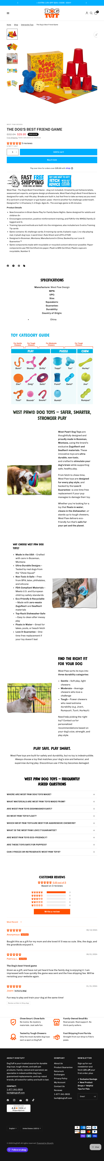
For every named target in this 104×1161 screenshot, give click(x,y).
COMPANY (59, 1058)
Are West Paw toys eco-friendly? (27, 837)
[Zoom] (96, 34)
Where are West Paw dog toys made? (29, 794)
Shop (16, 25)
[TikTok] (35, 1100)
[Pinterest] (19, 265)
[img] (14, 930)
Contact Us (59, 1086)
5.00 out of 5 (59, 882)
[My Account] (87, 13)
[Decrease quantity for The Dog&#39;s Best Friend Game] (9, 152)
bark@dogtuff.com (63, 1098)
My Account (59, 1082)
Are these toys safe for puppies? (27, 844)
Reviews (58, 1090)
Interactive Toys (27, 25)
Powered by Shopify (45, 1143)
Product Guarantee (63, 1067)
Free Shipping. (12, 138)
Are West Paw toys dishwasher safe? (29, 808)
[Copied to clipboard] (24, 265)
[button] (14, 143)
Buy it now (52, 160)
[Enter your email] (94, 1096)
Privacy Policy (60, 1078)
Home (9, 25)
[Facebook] (8, 265)
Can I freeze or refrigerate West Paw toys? (33, 852)
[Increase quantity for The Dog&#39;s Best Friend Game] (16, 152)
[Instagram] (16, 1100)
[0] (95, 13)
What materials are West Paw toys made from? (36, 801)
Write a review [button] (52, 911)
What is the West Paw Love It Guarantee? (32, 830)
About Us (58, 1063)
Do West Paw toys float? (22, 816)
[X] (14, 265)
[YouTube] (22, 1101)
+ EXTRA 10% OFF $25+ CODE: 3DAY (52, 3)
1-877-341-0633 (15, 1089)
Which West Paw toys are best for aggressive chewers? (41, 823)
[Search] (91, 13)
